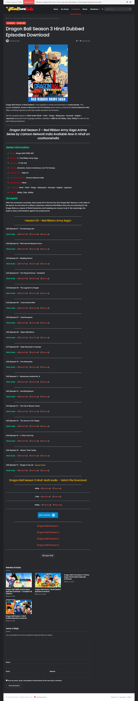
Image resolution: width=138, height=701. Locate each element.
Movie (85, 9)
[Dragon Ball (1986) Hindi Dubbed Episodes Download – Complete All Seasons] (19, 580)
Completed (75, 9)
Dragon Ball (21, 23)
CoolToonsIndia (41, 697)
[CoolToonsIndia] (21, 9)
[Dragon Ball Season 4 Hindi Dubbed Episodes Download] (19, 606)
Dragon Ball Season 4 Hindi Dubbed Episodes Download (16, 617)
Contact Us (114, 697)
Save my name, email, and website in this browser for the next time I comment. (35, 680)
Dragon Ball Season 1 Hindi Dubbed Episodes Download (48, 590)
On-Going (64, 9)
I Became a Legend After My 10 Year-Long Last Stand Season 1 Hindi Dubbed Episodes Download (68, 2)
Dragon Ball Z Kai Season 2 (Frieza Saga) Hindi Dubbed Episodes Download (76, 577)
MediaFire (23, 234)
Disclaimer (94, 9)
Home (56, 9)
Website (52, 671)
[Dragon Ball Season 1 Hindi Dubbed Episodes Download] (48, 580)
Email (8, 671)
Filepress (45, 234)
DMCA (129, 697)
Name (8, 662)
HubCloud (34, 234)
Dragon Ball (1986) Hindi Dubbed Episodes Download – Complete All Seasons (19, 591)
